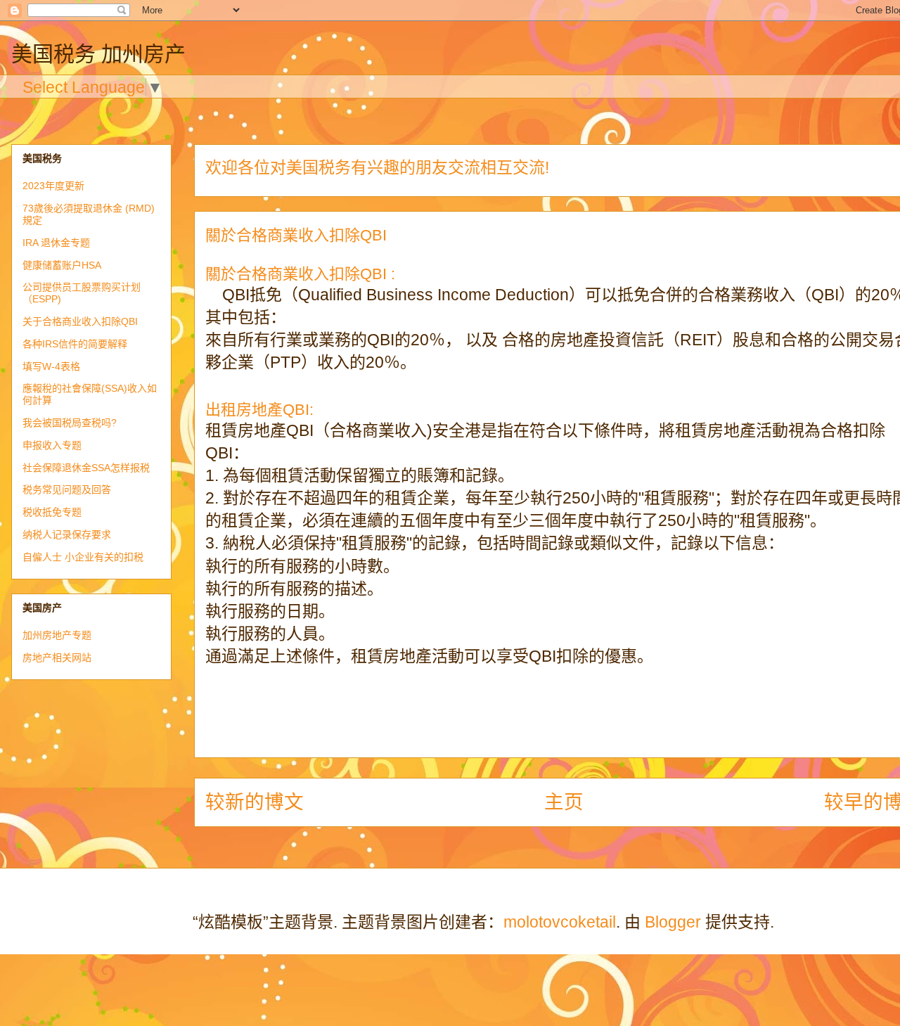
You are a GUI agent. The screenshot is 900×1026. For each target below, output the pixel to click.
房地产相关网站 (56, 657)
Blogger (673, 922)
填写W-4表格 (51, 366)
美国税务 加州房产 (98, 53)
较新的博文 (254, 802)
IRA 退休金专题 (56, 242)
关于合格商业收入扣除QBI (80, 321)
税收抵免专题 (52, 512)
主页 (564, 802)
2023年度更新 (53, 185)
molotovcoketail (559, 922)
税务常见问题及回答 (66, 489)
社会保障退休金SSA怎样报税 (86, 467)
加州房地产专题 (56, 635)
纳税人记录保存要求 (66, 534)
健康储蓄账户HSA (61, 265)
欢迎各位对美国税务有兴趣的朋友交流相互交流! (377, 167)
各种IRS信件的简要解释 (74, 344)
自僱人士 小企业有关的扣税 (82, 557)
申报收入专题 (52, 445)
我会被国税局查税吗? (69, 422)
